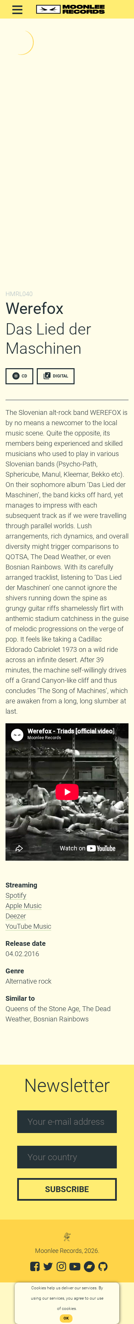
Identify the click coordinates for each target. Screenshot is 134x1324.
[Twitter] (48, 1268)
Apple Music (23, 906)
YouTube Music (28, 926)
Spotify (15, 895)
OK (66, 1318)
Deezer (15, 916)
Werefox (34, 308)
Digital (60, 375)
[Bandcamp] (89, 1268)
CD (24, 375)
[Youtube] (74, 1268)
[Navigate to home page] (70, 14)
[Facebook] (35, 1268)
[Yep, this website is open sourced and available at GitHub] (103, 1268)
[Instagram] (61, 1268)
